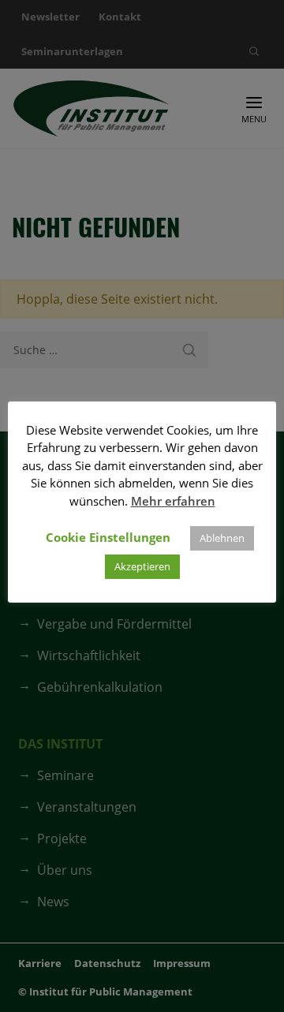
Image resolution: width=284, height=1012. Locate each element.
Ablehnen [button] (222, 538)
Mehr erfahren (173, 501)
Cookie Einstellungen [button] (108, 537)
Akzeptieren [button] (142, 566)
